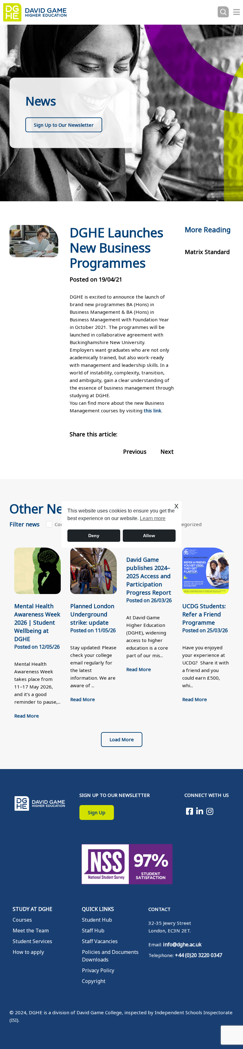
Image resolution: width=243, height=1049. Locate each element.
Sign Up (96, 812)
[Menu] (236, 12)
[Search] (223, 12)
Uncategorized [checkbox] (185, 524)
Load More (121, 739)
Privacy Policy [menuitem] (98, 970)
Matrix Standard (207, 252)
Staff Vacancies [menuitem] (100, 941)
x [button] (176, 506)
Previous (134, 451)
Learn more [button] (152, 518)
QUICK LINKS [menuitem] (98, 909)
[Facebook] (189, 811)
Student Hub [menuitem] (97, 919)
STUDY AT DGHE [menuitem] (32, 909)
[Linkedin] (199, 811)
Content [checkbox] (64, 524)
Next (167, 451)
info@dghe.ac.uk (182, 944)
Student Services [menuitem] (32, 941)
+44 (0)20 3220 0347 (198, 955)
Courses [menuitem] (22, 919)
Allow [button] (149, 535)
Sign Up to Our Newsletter (64, 125)
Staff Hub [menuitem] (93, 930)
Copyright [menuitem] (93, 981)
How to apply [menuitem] (28, 952)
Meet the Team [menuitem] (31, 930)
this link (152, 410)
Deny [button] (93, 535)
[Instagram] (209, 811)
